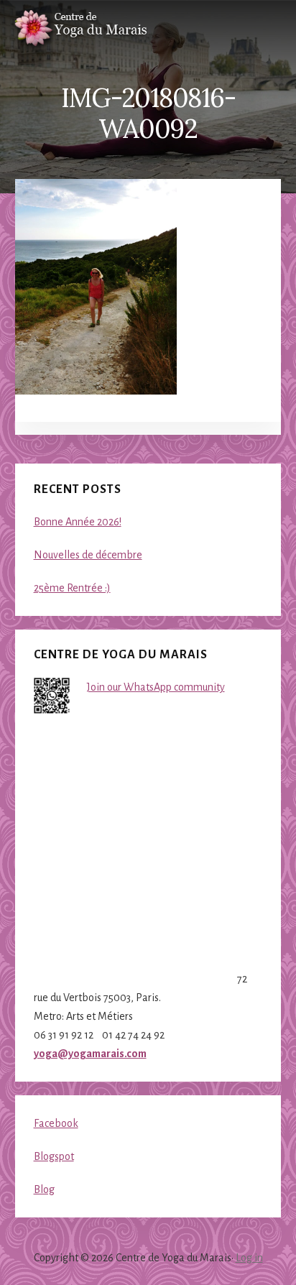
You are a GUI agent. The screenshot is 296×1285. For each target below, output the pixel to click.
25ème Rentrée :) (72, 588)
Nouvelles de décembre (88, 555)
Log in (249, 1257)
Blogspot (54, 1156)
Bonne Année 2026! (77, 522)
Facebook (56, 1123)
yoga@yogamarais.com (90, 1053)
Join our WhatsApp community (156, 687)
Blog (44, 1189)
